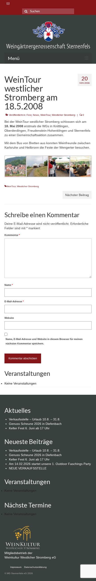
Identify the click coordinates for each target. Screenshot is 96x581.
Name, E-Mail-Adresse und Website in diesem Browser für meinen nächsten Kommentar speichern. (44, 341)
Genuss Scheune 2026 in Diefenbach (35, 424)
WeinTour (45, 115)
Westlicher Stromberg (63, 115)
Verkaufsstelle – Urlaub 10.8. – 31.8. (34, 419)
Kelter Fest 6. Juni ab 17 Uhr (29, 428)
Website (9, 318)
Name (8, 285)
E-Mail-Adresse (14, 301)
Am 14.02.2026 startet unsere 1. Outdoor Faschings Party (50, 464)
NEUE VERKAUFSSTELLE (27, 468)
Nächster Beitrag (77, 195)
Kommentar (12, 235)
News (36, 115)
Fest (29, 115)
